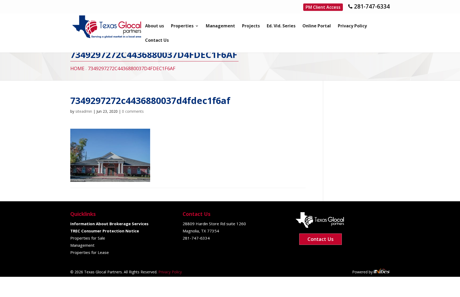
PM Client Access (323, 7)
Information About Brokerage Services (109, 223)
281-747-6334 (372, 6)
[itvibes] (382, 271)
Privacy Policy (352, 26)
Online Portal (316, 26)
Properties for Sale (87, 238)
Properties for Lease (89, 252)
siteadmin (83, 111)
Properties (182, 26)
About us (154, 26)
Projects (251, 26)
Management (220, 26)
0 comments (133, 111)
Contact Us (157, 40)
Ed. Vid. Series (281, 26)
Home (77, 68)
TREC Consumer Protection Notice (104, 230)
